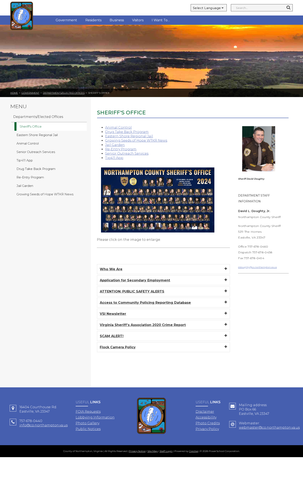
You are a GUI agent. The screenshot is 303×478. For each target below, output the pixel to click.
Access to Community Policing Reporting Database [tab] (145, 303)
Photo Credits (208, 423)
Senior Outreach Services (126, 153)
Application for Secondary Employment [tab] (135, 280)
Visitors (137, 20)
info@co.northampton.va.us (43, 425)
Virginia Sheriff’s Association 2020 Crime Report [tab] (143, 325)
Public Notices (88, 429)
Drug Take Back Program (127, 132)
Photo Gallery (87, 423)
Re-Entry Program (120, 149)
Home (14, 92)
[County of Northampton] (21, 16)
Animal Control (118, 127)
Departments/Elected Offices (64, 92)
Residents (93, 20)
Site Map (152, 451)
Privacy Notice (137, 451)
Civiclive (193, 451)
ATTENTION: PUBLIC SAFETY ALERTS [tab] (132, 291)
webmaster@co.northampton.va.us (269, 427)
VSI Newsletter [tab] (113, 314)
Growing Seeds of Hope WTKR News (136, 140)
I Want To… (161, 20)
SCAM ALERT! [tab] (111, 336)
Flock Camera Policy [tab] (118, 347)
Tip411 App (114, 158)
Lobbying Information (95, 417)
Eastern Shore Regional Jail (129, 136)
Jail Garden (115, 145)
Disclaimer (205, 412)
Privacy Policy (207, 429)
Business (117, 20)
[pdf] (157, 235)
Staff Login (166, 451)
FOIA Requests (88, 412)
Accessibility (206, 417)
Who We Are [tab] (111, 269)
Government (66, 20)
